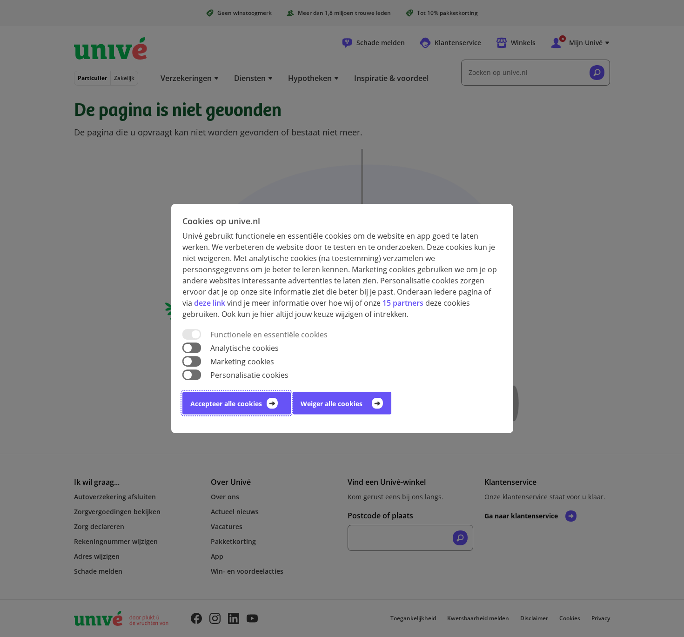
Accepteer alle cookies (226, 403)
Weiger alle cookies (331, 403)
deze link (209, 302)
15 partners (402, 302)
